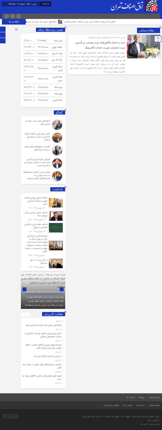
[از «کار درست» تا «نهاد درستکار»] (43, 263)
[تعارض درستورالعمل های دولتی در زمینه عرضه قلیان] (43, 150)
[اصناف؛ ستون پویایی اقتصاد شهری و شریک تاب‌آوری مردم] (43, 202)
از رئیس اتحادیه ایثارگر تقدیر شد (47, 356)
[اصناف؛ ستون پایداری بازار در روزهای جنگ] (43, 216)
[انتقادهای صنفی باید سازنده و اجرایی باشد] (43, 125)
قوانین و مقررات (111, 405)
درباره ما (131, 397)
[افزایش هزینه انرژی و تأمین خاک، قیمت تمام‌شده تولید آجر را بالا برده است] (43, 163)
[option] (43, 291)
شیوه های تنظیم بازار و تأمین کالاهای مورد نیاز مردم (41, 377)
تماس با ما (128, 405)
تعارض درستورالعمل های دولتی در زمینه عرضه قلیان (41, 366)
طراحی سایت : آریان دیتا (149, 424)
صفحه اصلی (154, 397)
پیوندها (142, 397)
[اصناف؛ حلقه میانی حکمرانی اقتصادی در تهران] (43, 228)
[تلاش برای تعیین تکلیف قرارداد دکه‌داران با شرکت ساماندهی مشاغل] (43, 137)
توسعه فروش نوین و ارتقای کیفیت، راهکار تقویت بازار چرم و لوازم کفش (43, 346)
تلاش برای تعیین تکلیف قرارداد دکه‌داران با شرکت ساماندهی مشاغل (43, 335)
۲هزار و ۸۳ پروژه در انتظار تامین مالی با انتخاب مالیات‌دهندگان (99, 21)
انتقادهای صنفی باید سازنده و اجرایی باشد (47, 21)
